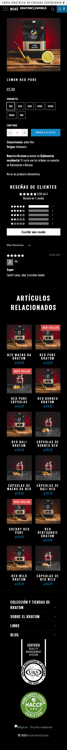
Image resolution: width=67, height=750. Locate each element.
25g (20, 106)
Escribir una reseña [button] (33, 232)
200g (50, 106)
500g (11, 115)
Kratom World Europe (38, 735)
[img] (15, 255)
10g (11, 106)
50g (30, 106)
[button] (18, 206)
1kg (21, 115)
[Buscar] (52, 8)
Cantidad (12, 125)
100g (39, 106)
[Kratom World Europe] (33, 9)
